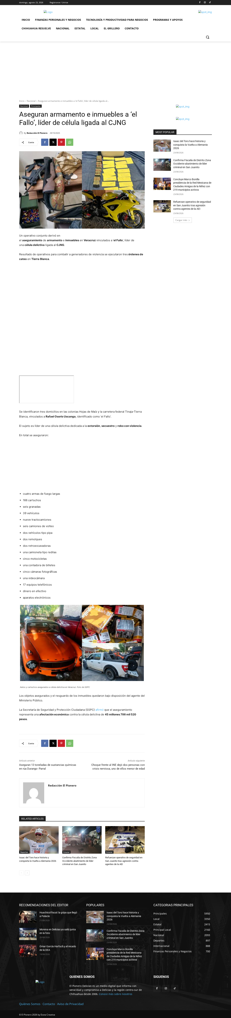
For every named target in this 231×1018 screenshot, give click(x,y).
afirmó (99, 709)
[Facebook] (200, 3)
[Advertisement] (115, 68)
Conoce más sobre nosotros (115, 994)
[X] (53, 142)
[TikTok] (210, 3)
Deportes (24, 852)
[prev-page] (21, 873)
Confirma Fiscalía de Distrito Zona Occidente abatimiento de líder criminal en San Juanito (79, 860)
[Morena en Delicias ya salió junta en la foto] (28, 934)
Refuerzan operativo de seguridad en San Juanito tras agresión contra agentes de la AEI (123, 860)
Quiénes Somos (29, 1004)
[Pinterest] (61, 142)
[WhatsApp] (69, 142)
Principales (36, 106)
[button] (207, 37)
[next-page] (27, 873)
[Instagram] (205, 3)
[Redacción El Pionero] (21, 133)
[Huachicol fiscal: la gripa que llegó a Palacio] (28, 917)
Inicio (21, 100)
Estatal (66, 852)
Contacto (49, 1004)
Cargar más (181, 220)
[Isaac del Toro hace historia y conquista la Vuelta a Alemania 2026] (39, 840)
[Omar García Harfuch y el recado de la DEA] (28, 951)
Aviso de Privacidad (70, 1004)
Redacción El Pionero (37, 133)
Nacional (31, 100)
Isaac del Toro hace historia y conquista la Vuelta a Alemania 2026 (190, 145)
